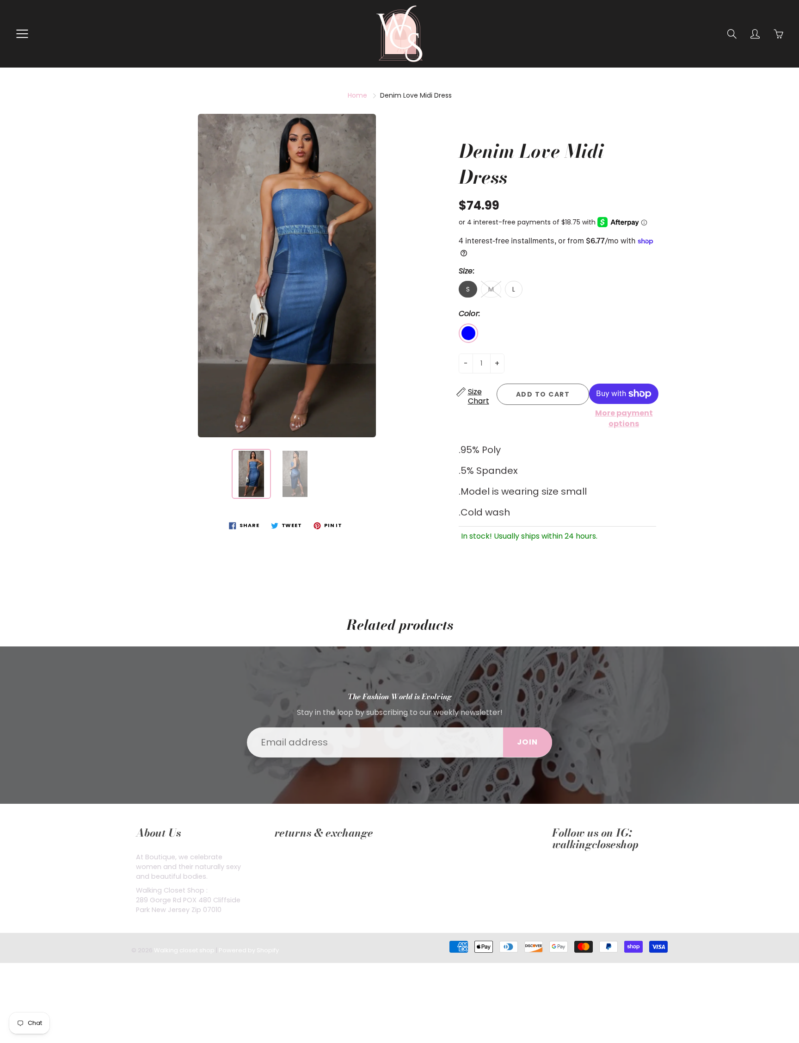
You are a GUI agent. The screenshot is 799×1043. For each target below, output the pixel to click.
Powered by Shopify (249, 950)
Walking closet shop (184, 950)
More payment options (624, 418)
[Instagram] (578, 872)
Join (527, 742)
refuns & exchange (306, 857)
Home (357, 95)
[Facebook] (557, 872)
